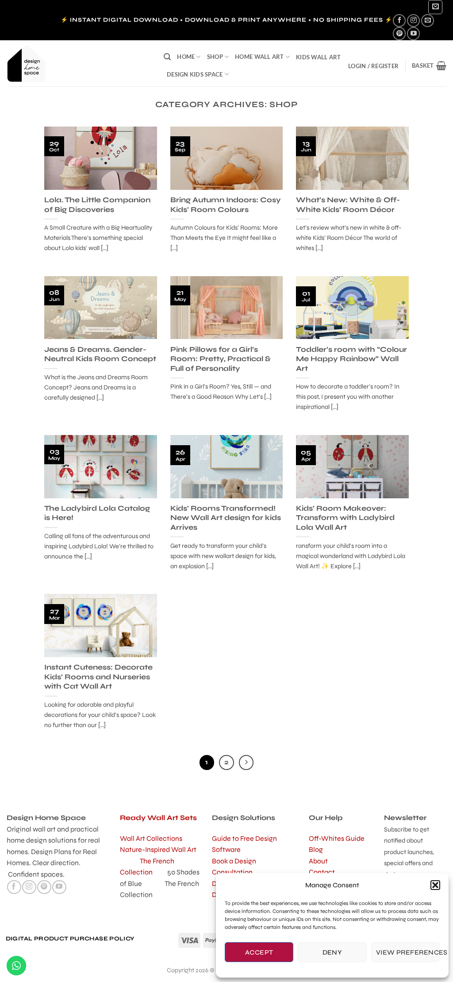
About (318, 861)
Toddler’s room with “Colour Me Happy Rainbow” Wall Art (351, 359)
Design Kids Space (195, 74)
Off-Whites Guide (337, 838)
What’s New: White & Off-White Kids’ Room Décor (348, 205)
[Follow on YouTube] (413, 33)
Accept (259, 952)
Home (186, 56)
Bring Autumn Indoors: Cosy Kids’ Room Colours (225, 205)
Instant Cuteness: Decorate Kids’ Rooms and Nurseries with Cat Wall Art (98, 677)
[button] (435, 885)
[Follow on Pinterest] (399, 33)
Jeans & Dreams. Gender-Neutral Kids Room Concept (100, 354)
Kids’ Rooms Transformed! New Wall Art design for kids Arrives (225, 518)
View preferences (408, 952)
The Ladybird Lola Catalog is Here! (97, 513)
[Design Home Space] (78, 63)
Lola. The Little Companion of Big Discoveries (97, 205)
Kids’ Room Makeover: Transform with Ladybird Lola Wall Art (345, 518)
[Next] (246, 762)
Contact (322, 872)
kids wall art (318, 57)
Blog (316, 849)
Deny (332, 952)
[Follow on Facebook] (399, 20)
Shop (215, 56)
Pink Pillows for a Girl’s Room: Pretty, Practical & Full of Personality (220, 359)
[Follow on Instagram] (413, 20)
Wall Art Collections (151, 838)
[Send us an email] (427, 20)
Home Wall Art (259, 56)
